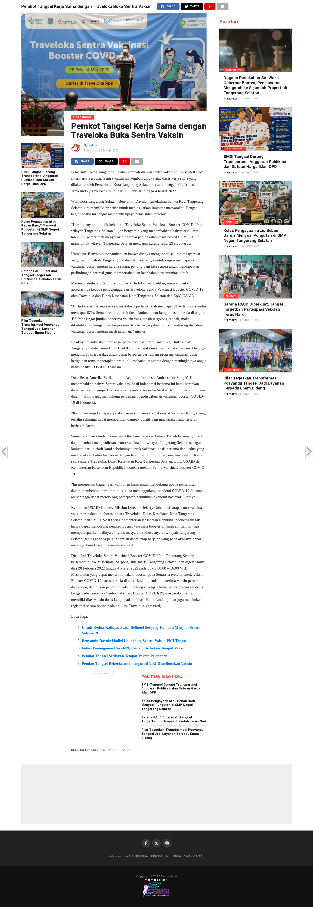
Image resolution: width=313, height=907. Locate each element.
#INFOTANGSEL (107, 749)
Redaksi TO (159, 855)
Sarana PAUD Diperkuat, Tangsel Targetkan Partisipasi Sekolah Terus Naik (41, 277)
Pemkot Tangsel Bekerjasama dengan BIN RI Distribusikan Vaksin (137, 663)
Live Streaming (136, 855)
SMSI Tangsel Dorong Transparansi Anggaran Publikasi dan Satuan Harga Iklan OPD (39, 178)
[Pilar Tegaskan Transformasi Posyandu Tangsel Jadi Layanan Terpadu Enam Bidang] (42, 316)
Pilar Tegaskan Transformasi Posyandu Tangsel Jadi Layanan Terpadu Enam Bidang (40, 327)
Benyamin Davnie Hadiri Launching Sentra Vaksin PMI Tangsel (135, 641)
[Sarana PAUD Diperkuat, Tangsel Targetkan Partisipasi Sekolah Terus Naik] (42, 266)
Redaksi (232, 98)
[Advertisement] (103, 703)
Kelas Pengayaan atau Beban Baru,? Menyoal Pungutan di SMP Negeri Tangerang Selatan (40, 227)
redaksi (93, 145)
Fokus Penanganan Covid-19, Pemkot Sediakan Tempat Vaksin (133, 648)
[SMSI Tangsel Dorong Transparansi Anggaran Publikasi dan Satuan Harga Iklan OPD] (42, 167)
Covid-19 (115, 855)
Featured (127, 749)
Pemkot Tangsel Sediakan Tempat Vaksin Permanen (124, 656)
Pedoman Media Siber (187, 855)
